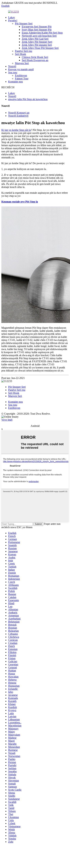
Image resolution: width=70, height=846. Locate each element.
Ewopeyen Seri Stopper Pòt (36, 26)
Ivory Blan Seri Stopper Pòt (36, 29)
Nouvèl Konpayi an (18, 112)
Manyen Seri (22, 63)
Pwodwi (12, 20)
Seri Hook (20, 54)
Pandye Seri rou (23, 51)
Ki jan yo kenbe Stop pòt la (16, 130)
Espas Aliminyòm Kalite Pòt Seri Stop (42, 32)
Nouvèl (12, 66)
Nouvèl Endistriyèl (18, 115)
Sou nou (12, 72)
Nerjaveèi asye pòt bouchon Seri (39, 35)
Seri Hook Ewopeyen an (35, 60)
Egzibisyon (21, 75)
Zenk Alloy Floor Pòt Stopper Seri (40, 48)
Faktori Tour (21, 78)
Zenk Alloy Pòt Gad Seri (35, 38)
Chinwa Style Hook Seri (35, 57)
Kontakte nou (15, 81)
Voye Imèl (6, 419)
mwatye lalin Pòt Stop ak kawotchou (28, 99)
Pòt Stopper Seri (23, 23)
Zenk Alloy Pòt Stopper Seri (37, 41)
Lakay (11, 17)
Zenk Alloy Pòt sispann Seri (37, 44)
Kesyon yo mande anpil (21, 69)
